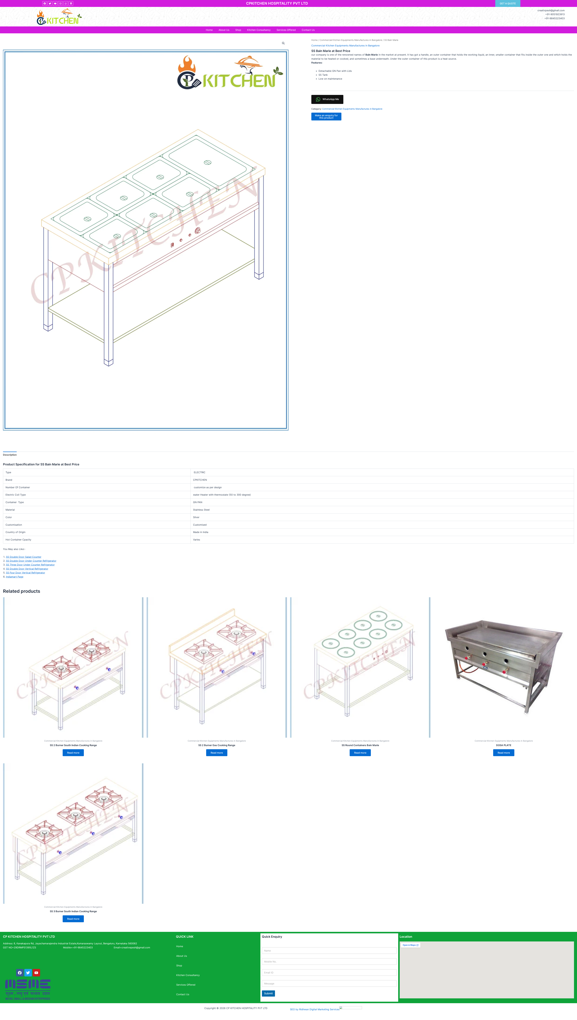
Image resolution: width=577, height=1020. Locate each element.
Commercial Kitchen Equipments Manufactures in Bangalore (351, 40)
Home (209, 29)
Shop (238, 29)
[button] (283, 43)
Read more (73, 752)
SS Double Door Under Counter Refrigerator (31, 560)
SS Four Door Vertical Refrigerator (25, 572)
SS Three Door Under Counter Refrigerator (30, 564)
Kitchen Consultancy (259, 29)
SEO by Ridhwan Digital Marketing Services (314, 1009)
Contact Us (308, 29)
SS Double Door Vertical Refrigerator (27, 568)
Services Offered (286, 29)
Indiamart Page (14, 576)
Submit (268, 993)
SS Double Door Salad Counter (23, 556)
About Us (224, 29)
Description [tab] (10, 454)
